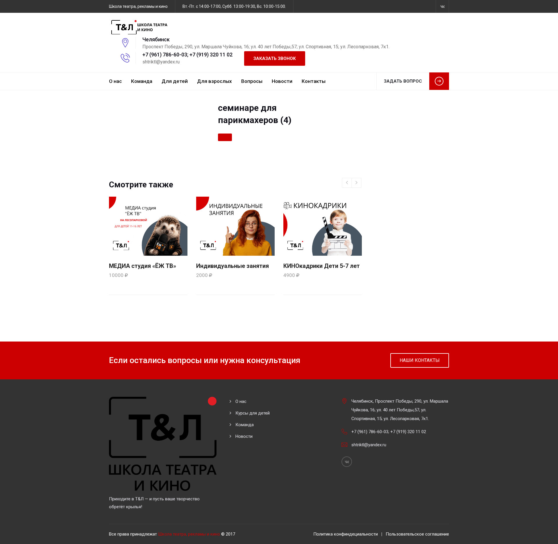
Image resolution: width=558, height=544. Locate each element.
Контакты (314, 81)
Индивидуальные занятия (232, 265)
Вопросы (251, 81)
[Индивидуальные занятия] (235, 225)
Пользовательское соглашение (417, 534)
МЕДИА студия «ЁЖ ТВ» (142, 265)
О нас (115, 81)
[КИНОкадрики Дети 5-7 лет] (322, 225)
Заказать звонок (274, 58)
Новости (282, 81)
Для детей (175, 81)
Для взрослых (214, 81)
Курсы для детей (252, 413)
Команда (141, 81)
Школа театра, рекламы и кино (189, 534)
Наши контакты (420, 360)
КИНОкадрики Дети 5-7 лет (321, 265)
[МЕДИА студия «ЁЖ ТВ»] (148, 225)
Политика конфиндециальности (345, 534)
